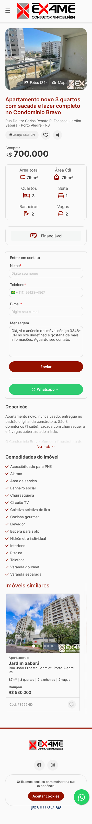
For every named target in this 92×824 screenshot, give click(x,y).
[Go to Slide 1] (33, 646)
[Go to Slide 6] (52, 646)
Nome (15, 265)
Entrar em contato (25, 257)
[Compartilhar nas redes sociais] (57, 135)
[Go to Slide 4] (45, 646)
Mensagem (19, 323)
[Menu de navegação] (7, 11)
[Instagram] (52, 765)
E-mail (16, 304)
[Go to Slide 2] (38, 646)
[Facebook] (39, 765)
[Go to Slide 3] (41, 646)
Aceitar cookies (46, 796)
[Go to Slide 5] (48, 646)
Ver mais (44, 447)
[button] (46, 59)
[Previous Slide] (9, 59)
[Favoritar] (45, 135)
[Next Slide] (82, 59)
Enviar (46, 366)
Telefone (18, 284)
